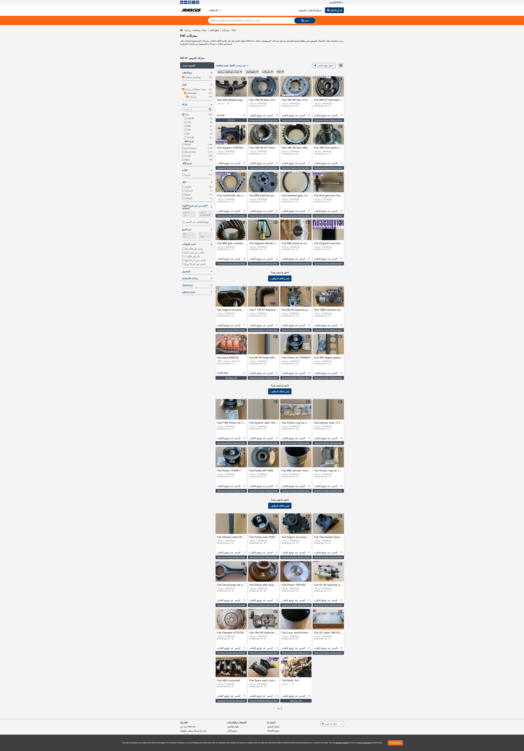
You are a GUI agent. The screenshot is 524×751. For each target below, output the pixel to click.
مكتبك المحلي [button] (273, 726)
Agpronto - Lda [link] (296, 700)
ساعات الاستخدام (190, 278)
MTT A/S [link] (231, 120)
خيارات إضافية (188, 292)
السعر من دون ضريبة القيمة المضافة (194, 206)
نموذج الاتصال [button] (273, 730)
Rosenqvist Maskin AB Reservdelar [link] (264, 120)
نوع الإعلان (187, 72)
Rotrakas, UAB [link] (231, 378)
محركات (225, 30)
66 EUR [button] (221, 115)
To (200, 233)
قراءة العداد (187, 285)
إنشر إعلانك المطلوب (279, 278)
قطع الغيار (214, 30)
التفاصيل (186, 271)
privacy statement (364, 743)
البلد (184, 182)
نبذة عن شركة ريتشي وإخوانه (193, 730)
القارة (184, 170)
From (184, 233)
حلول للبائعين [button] (233, 726)
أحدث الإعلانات (189, 244)
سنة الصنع (186, 229)
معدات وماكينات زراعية (195, 30)
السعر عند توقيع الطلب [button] (261, 115)
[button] (197, 65)
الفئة (184, 84)
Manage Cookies (341, 743)
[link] (231, 86)
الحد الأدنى (186, 212)
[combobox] (322, 724)
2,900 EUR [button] (222, 373)
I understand (395, 743)
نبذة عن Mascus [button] (187, 726)
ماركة (184, 104)
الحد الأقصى (202, 212)
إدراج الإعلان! (336, 10)
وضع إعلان (232, 730)
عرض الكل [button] (189, 140)
